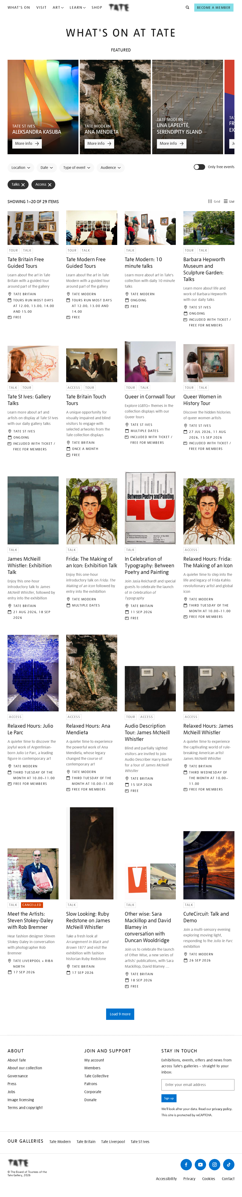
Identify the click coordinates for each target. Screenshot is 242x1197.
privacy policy (222, 1109)
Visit (41, 7)
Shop (97, 7)
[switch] (200, 167)
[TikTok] (228, 1164)
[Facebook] (186, 1164)
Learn (76, 7)
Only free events (221, 167)
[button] (186, 7)
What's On (19, 7)
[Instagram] (214, 1164)
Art (56, 7)
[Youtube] (200, 1164)
